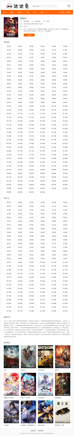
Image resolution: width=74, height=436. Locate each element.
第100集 (42, 106)
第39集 (31, 68)
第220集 (42, 181)
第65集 (54, 83)
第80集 (20, 95)
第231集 (31, 188)
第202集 (42, 169)
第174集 (65, 151)
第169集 (8, 151)
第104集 (20, 110)
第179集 (54, 154)
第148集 (42, 136)
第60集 (65, 80)
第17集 (54, 54)
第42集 (65, 68)
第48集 (65, 72)
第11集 (54, 50)
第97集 (9, 106)
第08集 (20, 50)
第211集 (8, 177)
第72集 (65, 87)
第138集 (65, 128)
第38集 (20, 68)
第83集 (54, 95)
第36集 (65, 65)
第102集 (65, 106)
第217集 (8, 181)
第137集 (54, 128)
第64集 (43, 83)
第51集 (31, 76)
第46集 (43, 72)
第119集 (54, 117)
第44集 (20, 72)
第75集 (31, 91)
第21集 (31, 57)
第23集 (54, 57)
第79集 (9, 95)
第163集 (8, 147)
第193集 (8, 166)
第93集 (31, 102)
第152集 (20, 139)
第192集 (65, 162)
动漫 (27, 12)
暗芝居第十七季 (59, 425)
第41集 (54, 68)
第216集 (65, 177)
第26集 (20, 61)
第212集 (20, 177)
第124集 (42, 121)
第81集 (31, 95)
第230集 (20, 188)
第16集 (43, 54)
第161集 (54, 143)
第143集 (54, 132)
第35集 (54, 65)
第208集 (42, 173)
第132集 (65, 125)
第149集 (54, 136)
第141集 (31, 132)
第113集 (54, 113)
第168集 (65, 147)
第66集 (65, 83)
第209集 (54, 173)
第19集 (9, 57)
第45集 (31, 72)
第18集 (65, 54)
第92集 (20, 102)
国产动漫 (26, 21)
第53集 (54, 76)
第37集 (9, 68)
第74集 (20, 91)
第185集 (54, 158)
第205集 (8, 173)
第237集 (31, 192)
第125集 (54, 121)
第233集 (54, 188)
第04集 (43, 46)
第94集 (43, 102)
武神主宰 (23, 370)
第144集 (65, 132)
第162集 (65, 143)
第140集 (20, 132)
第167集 (54, 147)
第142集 (42, 132)
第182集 (20, 158)
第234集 (65, 188)
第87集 (31, 98)
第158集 (20, 143)
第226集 (42, 184)
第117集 (31, 117)
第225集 (31, 184)
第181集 (8, 158)
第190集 (42, 162)
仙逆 (5, 370)
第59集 (54, 80)
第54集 (65, 76)
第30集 (65, 61)
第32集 (20, 65)
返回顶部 (40, 431)
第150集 (65, 136)
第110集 (20, 113)
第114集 (65, 113)
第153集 (31, 139)
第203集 (54, 169)
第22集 (43, 57)
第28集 (43, 61)
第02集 (20, 46)
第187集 (8, 162)
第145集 (8, 136)
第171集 (31, 151)
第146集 (20, 136)
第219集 (31, 181)
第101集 (54, 106)
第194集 (20, 166)
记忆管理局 (41, 370)
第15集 (31, 54)
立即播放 (29, 35)
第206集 (20, 173)
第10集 (43, 50)
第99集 (31, 106)
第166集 (42, 147)
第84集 (65, 95)
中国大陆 (37, 21)
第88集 (43, 98)
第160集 (42, 143)
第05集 (54, 46)
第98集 (20, 106)
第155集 (54, 139)
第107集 (54, 110)
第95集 (54, 102)
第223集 (8, 184)
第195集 (31, 166)
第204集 (65, 169)
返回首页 (33, 431)
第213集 (31, 177)
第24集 (65, 57)
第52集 (43, 76)
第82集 (43, 95)
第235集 (8, 192)
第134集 (20, 128)
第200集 (20, 169)
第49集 (9, 76)
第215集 (54, 177)
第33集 (31, 65)
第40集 (43, 68)
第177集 (31, 154)
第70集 (43, 87)
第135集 (31, 128)
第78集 (65, 91)
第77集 (54, 91)
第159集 (31, 143)
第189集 (31, 162)
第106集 (42, 110)
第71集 (54, 87)
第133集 (8, 128)
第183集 (31, 158)
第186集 (65, 158)
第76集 (43, 91)
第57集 (31, 80)
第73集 (9, 91)
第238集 (42, 192)
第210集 (65, 173)
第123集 (31, 121)
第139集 (8, 132)
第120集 (65, 117)
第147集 (31, 136)
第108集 (65, 110)
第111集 (31, 113)
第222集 (65, 181)
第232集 (42, 188)
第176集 (20, 154)
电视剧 (20, 12)
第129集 (31, 125)
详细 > (49, 31)
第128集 (20, 125)
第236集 (20, 192)
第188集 (20, 162)
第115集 (8, 117)
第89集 (54, 98)
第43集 (9, 72)
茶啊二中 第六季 (25, 398)
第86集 (20, 98)
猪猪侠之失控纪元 (9, 398)
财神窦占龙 (58, 398)
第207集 (31, 173)
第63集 (31, 83)
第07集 (9, 50)
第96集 (65, 102)
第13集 (9, 54)
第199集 (8, 169)
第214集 (42, 177)
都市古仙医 (41, 425)
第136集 (42, 128)
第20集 (20, 57)
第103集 (8, 110)
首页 (4, 12)
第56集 (20, 80)
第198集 (65, 166)
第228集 (65, 184)
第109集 (8, 113)
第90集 (65, 98)
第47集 (54, 72)
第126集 (65, 121)
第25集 (9, 61)
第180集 (65, 154)
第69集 (31, 87)
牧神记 (57, 370)
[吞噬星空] (11, 27)
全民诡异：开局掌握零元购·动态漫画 (31, 425)
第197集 (54, 166)
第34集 (43, 65)
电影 (11, 12)
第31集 (9, 65)
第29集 (54, 61)
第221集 (54, 181)
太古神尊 (6, 425)
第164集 (20, 147)
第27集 (31, 61)
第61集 (9, 83)
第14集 (20, 54)
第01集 (9, 46)
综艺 (34, 12)
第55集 (9, 80)
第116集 (20, 117)
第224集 (20, 184)
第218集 (20, 181)
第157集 (8, 143)
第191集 (54, 162)
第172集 (42, 151)
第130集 (42, 125)
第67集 (9, 87)
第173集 (54, 151)
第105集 (31, 110)
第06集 (65, 46)
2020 (48, 21)
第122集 (20, 121)
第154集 (42, 139)
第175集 (8, 154)
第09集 (31, 50)
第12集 (65, 50)
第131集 (54, 125)
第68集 (20, 87)
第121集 (8, 121)
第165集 (31, 147)
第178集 (42, 154)
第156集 (65, 139)
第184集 (42, 158)
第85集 (9, 98)
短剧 (42, 12)
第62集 (20, 83)
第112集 (42, 113)
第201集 (31, 169)
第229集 (8, 188)
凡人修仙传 (41, 398)
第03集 (31, 46)
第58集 (43, 80)
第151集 (8, 139)
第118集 (42, 117)
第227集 (54, 184)
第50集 (20, 76)
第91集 (9, 102)
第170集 (20, 151)
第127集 (8, 125)
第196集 (42, 166)
